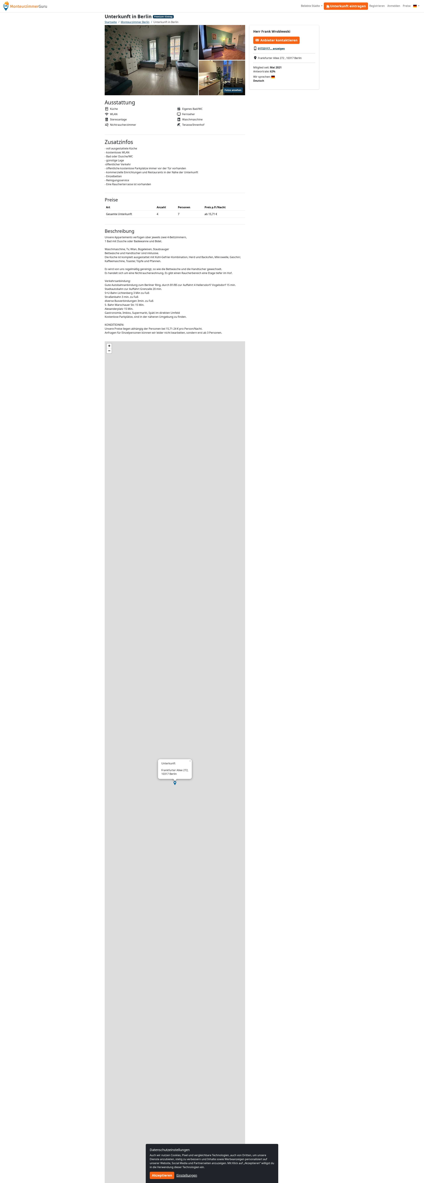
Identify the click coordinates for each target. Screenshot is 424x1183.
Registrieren (377, 6)
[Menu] (416, 5)
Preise (407, 6)
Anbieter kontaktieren (278, 40)
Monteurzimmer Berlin (135, 22)
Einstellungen (186, 1175)
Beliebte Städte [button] (310, 6)
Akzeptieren (162, 1175)
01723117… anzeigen (271, 48)
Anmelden (393, 6)
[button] (175, 783)
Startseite (111, 22)
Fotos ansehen (233, 90)
